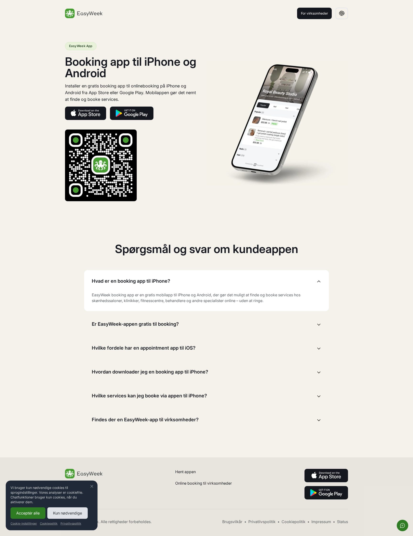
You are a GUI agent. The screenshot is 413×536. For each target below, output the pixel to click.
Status (342, 521)
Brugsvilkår (232, 521)
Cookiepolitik (293, 521)
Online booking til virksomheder (203, 483)
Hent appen (185, 471)
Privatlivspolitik (262, 521)
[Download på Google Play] (131, 113)
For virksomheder (314, 13)
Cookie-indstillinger (24, 523)
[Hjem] (83, 13)
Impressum (321, 521)
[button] (342, 13)
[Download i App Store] (85, 113)
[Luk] (92, 486)
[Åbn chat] (402, 525)
